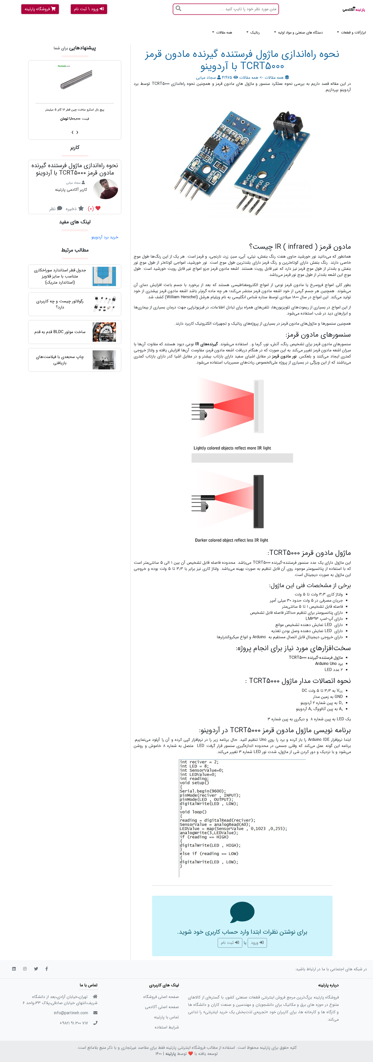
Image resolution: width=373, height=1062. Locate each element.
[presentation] (77, 132)
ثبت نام (228, 943)
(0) (91, 209)
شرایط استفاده (167, 1027)
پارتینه (170, 1054)
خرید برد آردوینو (104, 237)
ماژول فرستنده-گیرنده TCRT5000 (316, 657)
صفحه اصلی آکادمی (162, 1007)
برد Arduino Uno (329, 664)
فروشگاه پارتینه (38, 9)
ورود (255, 943)
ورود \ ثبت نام (87, 9)
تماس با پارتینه (166, 1017)
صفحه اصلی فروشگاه (161, 997)
